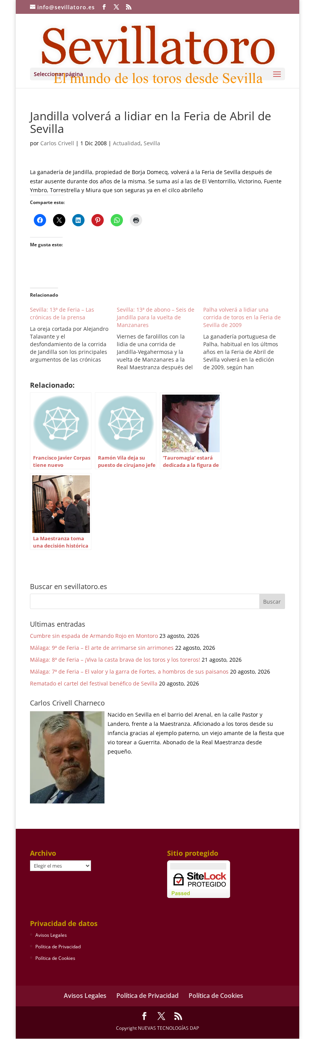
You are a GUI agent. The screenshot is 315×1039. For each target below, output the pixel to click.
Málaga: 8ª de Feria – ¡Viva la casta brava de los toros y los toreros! (115, 659)
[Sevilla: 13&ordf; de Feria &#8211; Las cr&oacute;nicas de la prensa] (73, 334)
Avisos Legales (51, 935)
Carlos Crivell (57, 143)
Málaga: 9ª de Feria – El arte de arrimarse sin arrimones (102, 647)
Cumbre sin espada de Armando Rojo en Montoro (94, 635)
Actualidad (127, 143)
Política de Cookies (55, 958)
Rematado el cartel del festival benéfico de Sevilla (94, 683)
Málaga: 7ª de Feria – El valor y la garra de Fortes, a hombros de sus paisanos (129, 671)
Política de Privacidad (58, 946)
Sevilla (152, 143)
